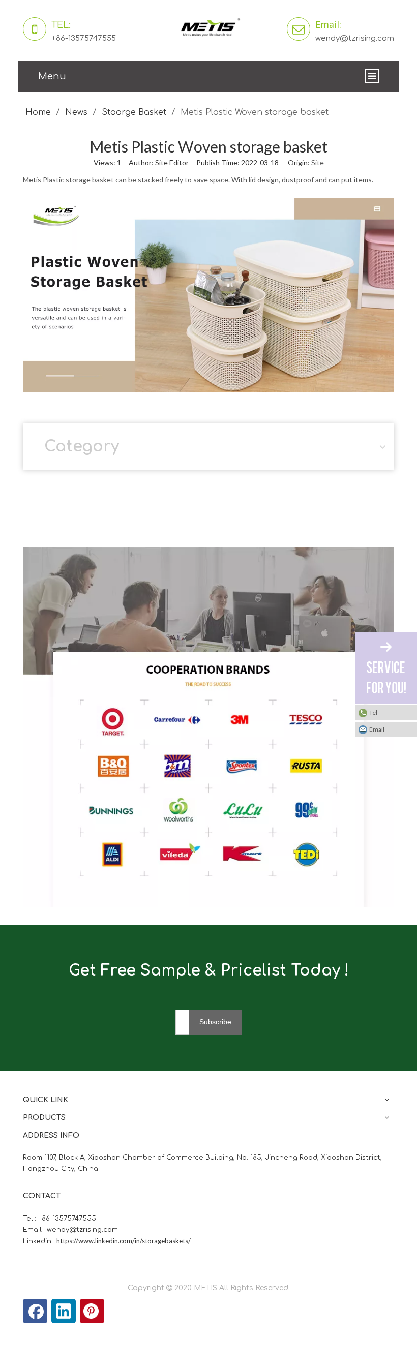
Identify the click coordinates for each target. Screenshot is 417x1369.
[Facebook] (35, 1311)
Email (376, 729)
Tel (373, 712)
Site (317, 162)
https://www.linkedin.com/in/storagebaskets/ (123, 1241)
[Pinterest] (92, 1311)
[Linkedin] (63, 1311)
